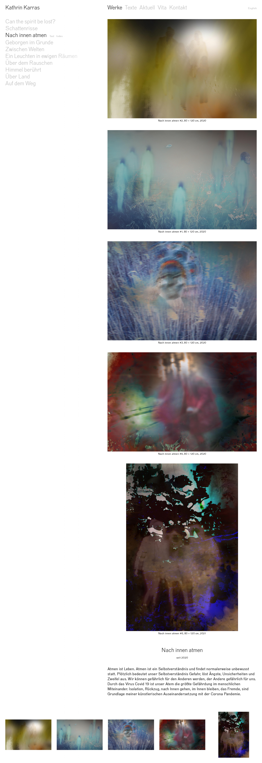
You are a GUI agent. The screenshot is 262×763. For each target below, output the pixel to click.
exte (131, 7)
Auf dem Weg (20, 83)
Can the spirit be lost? (30, 21)
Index (59, 36)
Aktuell (147, 7)
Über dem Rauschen (28, 63)
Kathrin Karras (22, 7)
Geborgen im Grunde (29, 42)
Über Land (17, 76)
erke (114, 7)
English (252, 8)
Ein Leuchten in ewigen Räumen (41, 56)
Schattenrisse (21, 28)
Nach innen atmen (26, 35)
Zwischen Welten (24, 49)
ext (52, 36)
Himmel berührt (23, 70)
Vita (162, 7)
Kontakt (178, 7)
